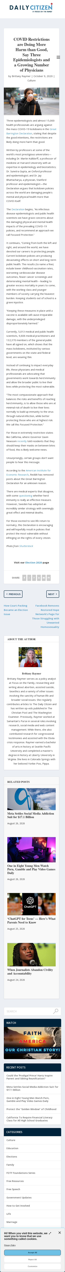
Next (51, 594)
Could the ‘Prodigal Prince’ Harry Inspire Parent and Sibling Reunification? (29, 1077)
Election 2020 (33, 562)
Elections (11, 1156)
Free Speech (13, 1189)
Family (10, 1164)
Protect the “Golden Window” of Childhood (31, 1109)
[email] (44, 578)
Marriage (11, 1222)
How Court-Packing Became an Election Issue (16, 610)
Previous (14, 594)
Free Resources (15, 1181)
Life (8, 1213)
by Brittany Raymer (19, 76)
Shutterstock (26, 546)
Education (12, 1148)
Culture (32, 80)
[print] (48, 578)
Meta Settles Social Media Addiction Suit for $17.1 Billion (32, 1088)
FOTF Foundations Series (20, 1172)
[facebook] (24, 578)
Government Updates (19, 1197)
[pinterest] (34, 578)
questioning (25, 495)
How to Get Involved (18, 1205)
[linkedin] (39, 578)
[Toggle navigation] (58, 57)
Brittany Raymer (31, 673)
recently (22, 441)
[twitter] (29, 578)
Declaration (18, 209)
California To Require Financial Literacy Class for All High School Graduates (29, 1119)
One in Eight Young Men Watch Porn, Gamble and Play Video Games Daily (27, 1099)
